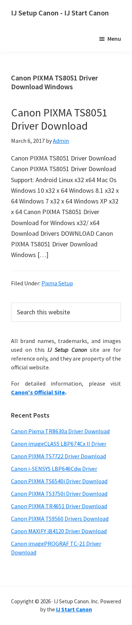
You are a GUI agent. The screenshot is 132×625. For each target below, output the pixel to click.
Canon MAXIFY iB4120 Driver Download (59, 531)
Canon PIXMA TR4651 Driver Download (59, 506)
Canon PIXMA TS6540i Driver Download (59, 481)
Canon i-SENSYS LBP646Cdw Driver (54, 468)
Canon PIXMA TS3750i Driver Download (59, 493)
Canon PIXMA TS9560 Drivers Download (60, 518)
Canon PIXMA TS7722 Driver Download (58, 456)
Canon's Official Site (38, 392)
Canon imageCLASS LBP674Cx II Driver (58, 443)
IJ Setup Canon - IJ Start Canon (60, 12)
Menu (114, 38)
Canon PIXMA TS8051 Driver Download (59, 119)
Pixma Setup (57, 283)
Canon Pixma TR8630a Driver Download (60, 431)
